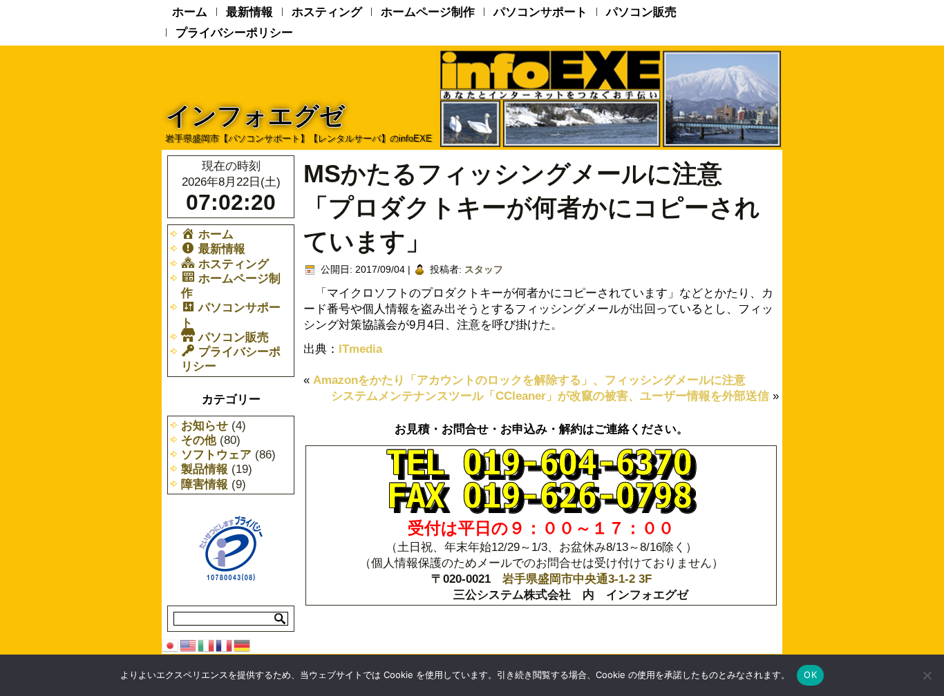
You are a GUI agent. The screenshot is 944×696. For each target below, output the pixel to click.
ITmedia (360, 349)
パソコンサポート (540, 12)
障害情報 (204, 484)
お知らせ (204, 425)
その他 (198, 440)
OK (810, 674)
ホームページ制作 (428, 12)
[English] (189, 644)
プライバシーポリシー (234, 32)
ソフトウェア (216, 454)
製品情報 (204, 469)
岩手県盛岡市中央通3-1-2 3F (577, 579)
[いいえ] (927, 675)
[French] (225, 644)
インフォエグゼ (255, 116)
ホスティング (327, 12)
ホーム (189, 12)
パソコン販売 (641, 12)
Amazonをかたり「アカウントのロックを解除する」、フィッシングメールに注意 (529, 380)
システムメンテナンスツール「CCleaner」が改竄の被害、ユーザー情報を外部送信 (550, 396)
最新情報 (249, 12)
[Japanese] (171, 644)
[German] (243, 644)
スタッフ (483, 269)
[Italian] (207, 644)
